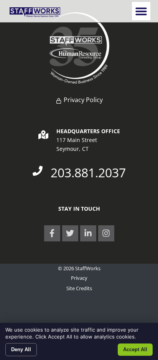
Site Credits (79, 288)
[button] (141, 11)
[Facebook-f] (52, 233)
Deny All (21, 349)
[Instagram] (106, 233)
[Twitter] (70, 233)
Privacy (79, 277)
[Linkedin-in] (88, 233)
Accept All (135, 349)
